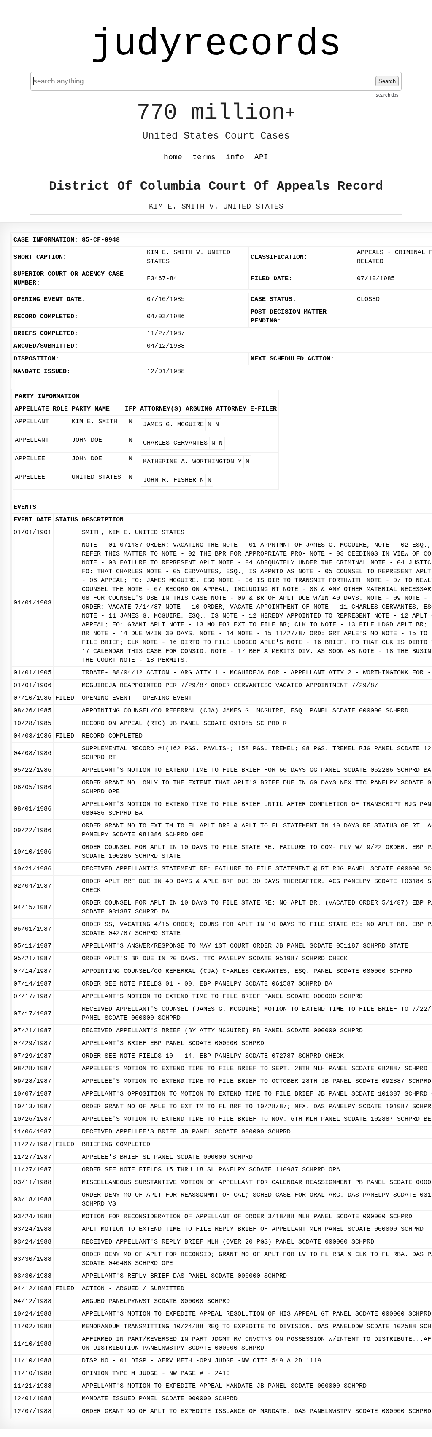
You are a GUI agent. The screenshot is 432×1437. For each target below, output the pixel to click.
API (261, 157)
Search (387, 81)
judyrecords (216, 44)
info (235, 157)
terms (204, 157)
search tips (387, 94)
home (173, 157)
